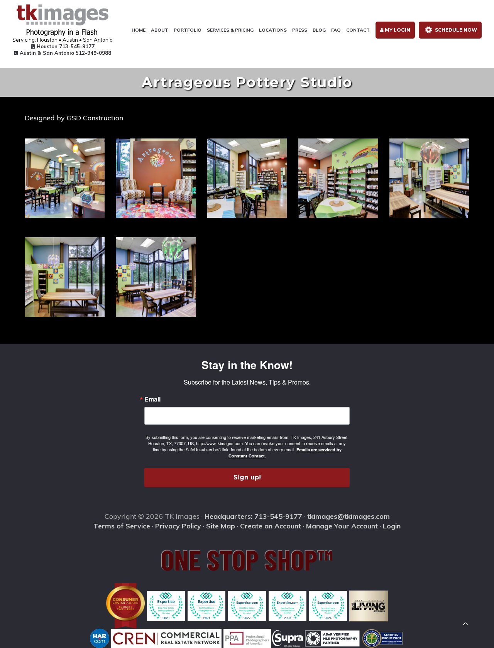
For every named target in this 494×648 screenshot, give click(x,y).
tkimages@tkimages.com (348, 516)
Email (152, 399)
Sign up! (247, 477)
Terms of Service (121, 525)
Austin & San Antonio (64, 53)
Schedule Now (455, 30)
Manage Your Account (342, 525)
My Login (397, 30)
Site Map (220, 525)
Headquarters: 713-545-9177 (253, 516)
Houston (65, 46)
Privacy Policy (178, 525)
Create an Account (270, 525)
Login (392, 525)
